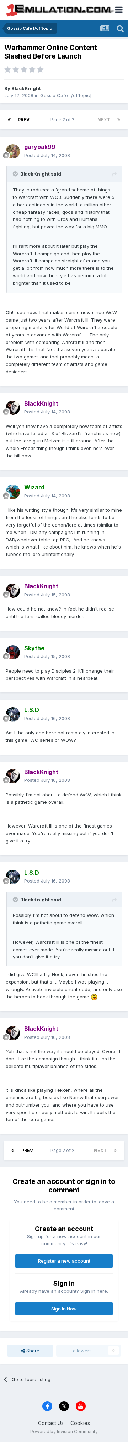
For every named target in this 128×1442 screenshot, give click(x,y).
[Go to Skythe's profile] (13, 652)
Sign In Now (64, 1309)
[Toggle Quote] (16, 174)
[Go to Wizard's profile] (13, 492)
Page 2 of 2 (63, 119)
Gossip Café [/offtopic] (65, 95)
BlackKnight (26, 88)
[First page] (9, 120)
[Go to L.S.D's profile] (13, 714)
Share (32, 1350)
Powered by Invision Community (64, 1431)
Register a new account (64, 1261)
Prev (24, 119)
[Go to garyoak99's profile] (13, 151)
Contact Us (51, 1423)
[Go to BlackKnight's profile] (13, 408)
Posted (47, 155)
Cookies (80, 1423)
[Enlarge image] (94, 997)
